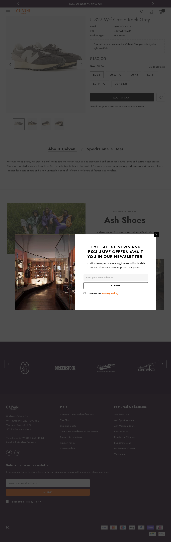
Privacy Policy (110, 294)
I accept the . (103, 294)
